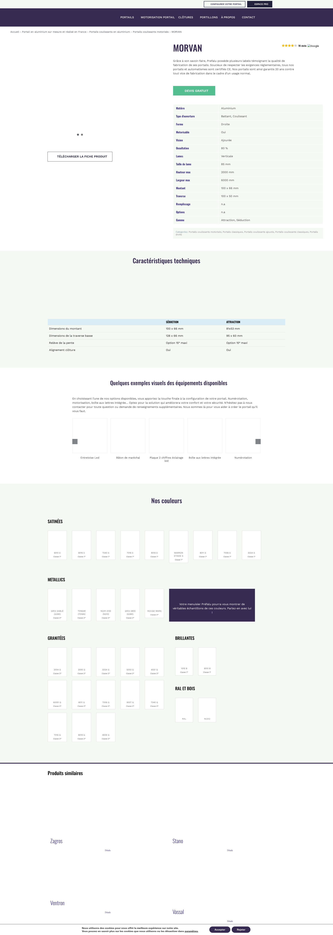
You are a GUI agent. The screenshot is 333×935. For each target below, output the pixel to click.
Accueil (14, 31)
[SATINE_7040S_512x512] (105, 532)
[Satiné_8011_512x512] (203, 532)
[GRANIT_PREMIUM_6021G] (154, 649)
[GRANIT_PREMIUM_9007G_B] (130, 681)
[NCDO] (207, 699)
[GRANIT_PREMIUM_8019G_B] (81, 714)
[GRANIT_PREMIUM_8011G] (81, 681)
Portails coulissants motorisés (151, 31)
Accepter (220, 929)
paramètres (191, 931)
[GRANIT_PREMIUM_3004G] (57, 649)
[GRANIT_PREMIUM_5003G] (130, 649)
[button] (265, 17)
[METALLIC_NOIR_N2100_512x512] (105, 590)
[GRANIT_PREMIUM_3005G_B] (81, 649)
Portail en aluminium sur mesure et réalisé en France (54, 31)
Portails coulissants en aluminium (109, 31)
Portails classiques (233, 232)
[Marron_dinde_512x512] (178, 532)
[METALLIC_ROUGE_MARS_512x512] (154, 590)
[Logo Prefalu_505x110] (33, 13)
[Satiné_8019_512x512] (154, 532)
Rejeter (241, 929)
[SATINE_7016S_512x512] (130, 532)
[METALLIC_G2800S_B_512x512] (130, 590)
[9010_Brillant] (57, 532)
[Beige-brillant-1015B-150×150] (184, 649)
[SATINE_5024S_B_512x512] (251, 532)
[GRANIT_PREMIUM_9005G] (105, 714)
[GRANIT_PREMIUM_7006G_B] (105, 681)
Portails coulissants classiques (292, 232)
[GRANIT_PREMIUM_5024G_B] (105, 649)
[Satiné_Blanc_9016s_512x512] (81, 532)
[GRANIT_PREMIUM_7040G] (154, 681)
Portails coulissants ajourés (259, 232)
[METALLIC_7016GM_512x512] (81, 590)
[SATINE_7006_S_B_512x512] (227, 532)
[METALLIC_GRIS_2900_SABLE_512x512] (57, 590)
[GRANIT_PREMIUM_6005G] (57, 681)
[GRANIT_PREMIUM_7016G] (57, 714)
